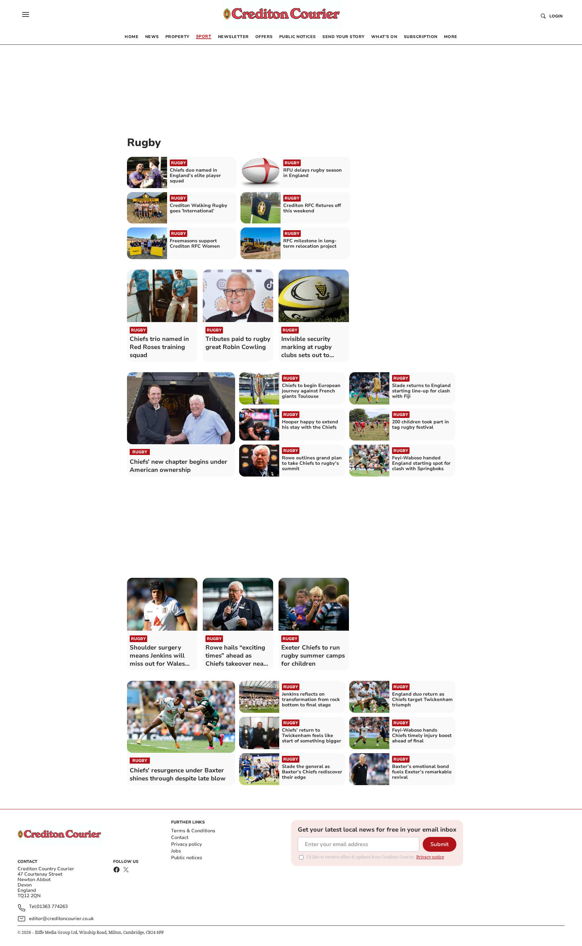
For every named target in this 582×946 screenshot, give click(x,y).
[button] (26, 14)
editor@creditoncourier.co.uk (61, 918)
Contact (179, 837)
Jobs (176, 851)
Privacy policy (186, 844)
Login (555, 16)
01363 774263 (52, 907)
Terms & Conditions (193, 831)
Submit (439, 844)
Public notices (186, 857)
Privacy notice (430, 857)
